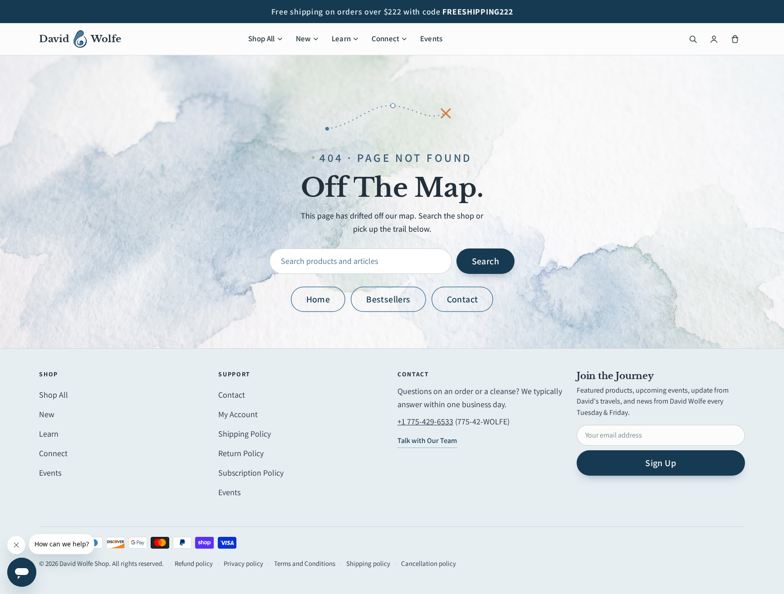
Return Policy (241, 453)
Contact (462, 299)
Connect (385, 39)
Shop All (261, 39)
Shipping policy (368, 563)
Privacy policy (243, 563)
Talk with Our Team (427, 440)
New (303, 39)
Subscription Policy (251, 472)
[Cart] (735, 39)
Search (485, 261)
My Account (238, 414)
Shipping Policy (244, 433)
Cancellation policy (428, 563)
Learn (341, 39)
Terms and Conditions (304, 563)
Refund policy (194, 563)
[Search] (693, 39)
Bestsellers (388, 299)
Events (431, 39)
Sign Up (660, 463)
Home (318, 299)
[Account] (714, 39)
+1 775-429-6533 (425, 421)
